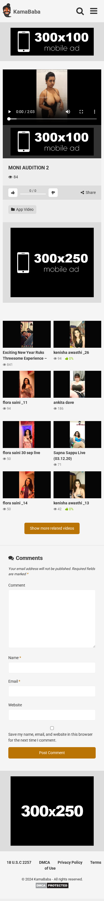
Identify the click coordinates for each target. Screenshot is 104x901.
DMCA (44, 862)
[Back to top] (93, 889)
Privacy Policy (70, 862)
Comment (16, 585)
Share (90, 192)
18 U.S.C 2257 (19, 862)
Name (14, 657)
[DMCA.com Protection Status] (52, 887)
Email (14, 681)
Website (15, 705)
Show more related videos (52, 528)
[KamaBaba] (7, 11)
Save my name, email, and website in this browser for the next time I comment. (50, 737)
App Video (24, 209)
